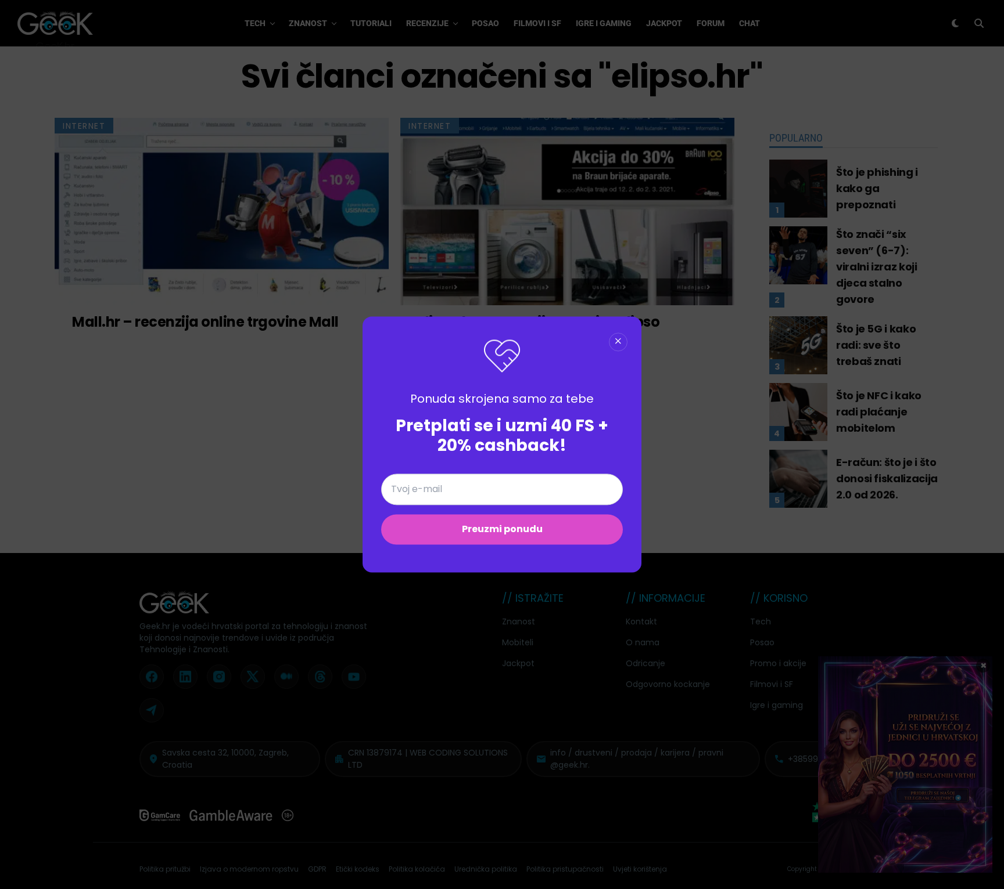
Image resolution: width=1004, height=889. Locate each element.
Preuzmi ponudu (502, 529)
